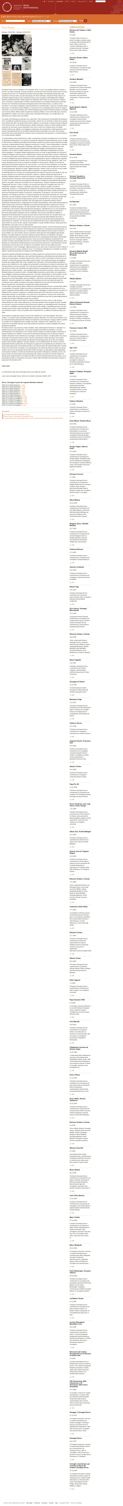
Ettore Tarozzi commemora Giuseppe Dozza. (18, 416)
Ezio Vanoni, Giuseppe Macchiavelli (78, 609)
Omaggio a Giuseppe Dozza (80, 1412)
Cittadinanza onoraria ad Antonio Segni (79, 1048)
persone (60, 1)
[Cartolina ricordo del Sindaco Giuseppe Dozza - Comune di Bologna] (17, 56)
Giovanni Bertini (76, 154)
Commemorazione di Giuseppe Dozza (16, 414)
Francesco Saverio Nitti (78, 328)
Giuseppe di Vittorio (77, 682)
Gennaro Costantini (77, 567)
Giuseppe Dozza (76, 1438)
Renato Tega (74, 587)
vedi (23, 385)
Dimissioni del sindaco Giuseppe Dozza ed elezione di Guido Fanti (80, 1353)
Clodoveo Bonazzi (76, 549)
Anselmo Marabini (76, 79)
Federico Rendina (76, 401)
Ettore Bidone (75, 500)
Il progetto (44, 1503)
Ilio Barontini (74, 202)
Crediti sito (37, 1503)
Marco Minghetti (76, 1245)
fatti (67, 1)
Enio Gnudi (74, 132)
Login (56, 1503)
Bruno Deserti (75, 1170)
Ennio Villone (75, 1075)
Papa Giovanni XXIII (77, 1000)
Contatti (51, 1503)
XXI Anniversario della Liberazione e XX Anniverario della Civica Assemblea (78, 1383)
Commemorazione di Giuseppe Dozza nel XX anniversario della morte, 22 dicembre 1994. (33, 418)
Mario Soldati (75, 1217)
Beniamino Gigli (76, 699)
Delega (55, 21)
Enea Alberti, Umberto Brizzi (80, 421)
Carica (29, 21)
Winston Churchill (76, 1148)
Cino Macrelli (75, 1021)
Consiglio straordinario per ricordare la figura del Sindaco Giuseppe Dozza (80, 1465)
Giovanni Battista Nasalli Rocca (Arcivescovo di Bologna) (79, 253)
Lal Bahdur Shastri (77, 1298)
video (91, 1)
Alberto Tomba (75, 958)
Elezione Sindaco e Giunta (79, 225)
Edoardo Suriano (76, 932)
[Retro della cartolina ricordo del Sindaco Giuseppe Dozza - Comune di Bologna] (6, 70)
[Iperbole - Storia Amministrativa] (19, 7)
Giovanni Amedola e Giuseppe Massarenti (77, 177)
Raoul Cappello (75, 660)
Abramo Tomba (75, 766)
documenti (82, 1)
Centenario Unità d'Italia (78, 907)
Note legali (29, 1503)
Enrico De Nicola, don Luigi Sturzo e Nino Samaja (80, 805)
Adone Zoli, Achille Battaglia (80, 831)
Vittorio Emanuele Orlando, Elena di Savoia (80, 303)
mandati (51, 1)
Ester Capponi (75, 980)
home (44, 1)
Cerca (3, 21)
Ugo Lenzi (73, 348)
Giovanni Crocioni (76, 474)
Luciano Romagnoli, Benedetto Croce (77, 1323)
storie (73, 1)
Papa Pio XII (74, 784)
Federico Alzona (76, 723)
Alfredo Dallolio (75, 279)
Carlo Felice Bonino (77, 1195)
